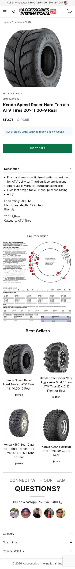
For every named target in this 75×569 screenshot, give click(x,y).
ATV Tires (17, 22)
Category (8, 533)
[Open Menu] (4, 11)
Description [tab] (11, 169)
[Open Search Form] (14, 11)
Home (6, 22)
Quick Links (10, 542)
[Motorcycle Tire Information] (37, 281)
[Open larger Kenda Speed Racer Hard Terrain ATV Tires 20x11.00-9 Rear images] (37, 56)
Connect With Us (13, 551)
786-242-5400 (37, 2)
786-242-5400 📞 (50, 502)
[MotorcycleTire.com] (37, 11)
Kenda (28, 22)
